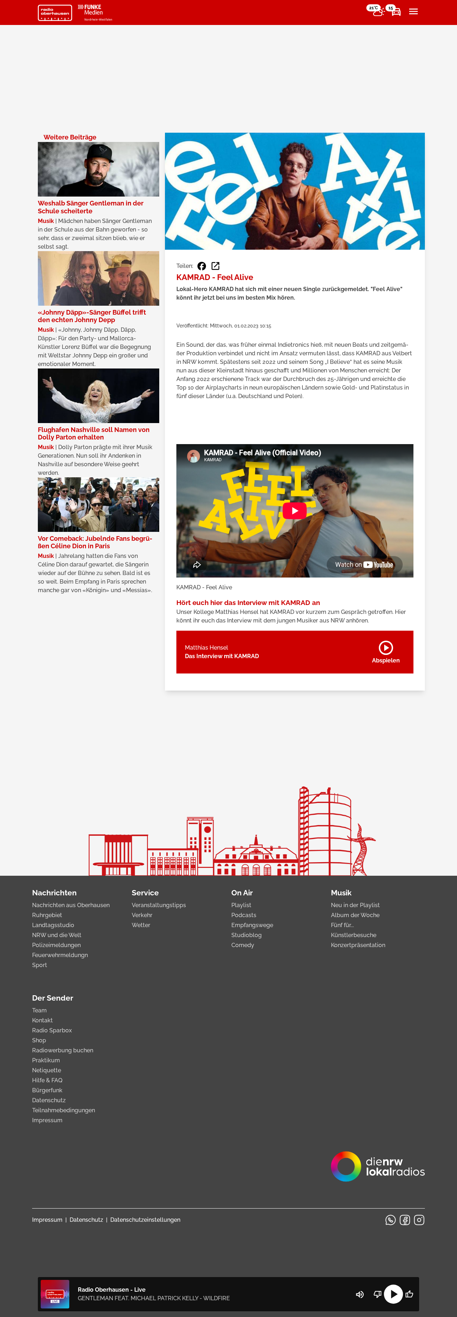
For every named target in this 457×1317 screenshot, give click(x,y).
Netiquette (46, 1070)
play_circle (393, 1294)
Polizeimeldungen (56, 945)
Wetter (141, 925)
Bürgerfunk (47, 1090)
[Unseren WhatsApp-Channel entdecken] (390, 1220)
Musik (341, 892)
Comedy (242, 945)
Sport (39, 965)
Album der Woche (355, 915)
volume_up (360, 1295)
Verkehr (142, 915)
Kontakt (42, 1020)
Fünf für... (342, 925)
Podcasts (243, 915)
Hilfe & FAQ (47, 1080)
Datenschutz (49, 1100)
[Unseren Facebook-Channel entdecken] (405, 1220)
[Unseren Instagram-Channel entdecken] (419, 1220)
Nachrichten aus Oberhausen (71, 905)
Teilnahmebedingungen (63, 1110)
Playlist (241, 905)
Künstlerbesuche (353, 935)
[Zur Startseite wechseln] (55, 13)
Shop (39, 1040)
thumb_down (377, 1294)
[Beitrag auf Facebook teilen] (201, 266)
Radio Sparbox (52, 1030)
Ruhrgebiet (47, 915)
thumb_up (409, 1294)
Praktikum (46, 1060)
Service (145, 892)
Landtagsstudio (53, 925)
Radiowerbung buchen (62, 1050)
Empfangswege (252, 925)
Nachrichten (54, 892)
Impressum (47, 1120)
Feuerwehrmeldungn (60, 955)
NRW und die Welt (56, 935)
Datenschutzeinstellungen (145, 1219)
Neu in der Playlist (355, 905)
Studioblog (246, 935)
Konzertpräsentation (358, 945)
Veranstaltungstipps (159, 905)
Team (39, 1010)
